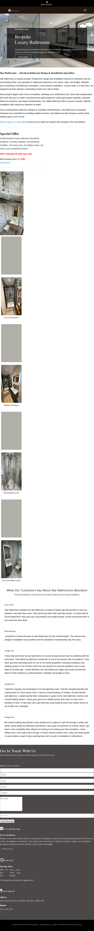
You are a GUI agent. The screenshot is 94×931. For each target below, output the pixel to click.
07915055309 (47, 5)
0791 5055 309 (6, 909)
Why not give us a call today (13, 122)
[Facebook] (47, 2)
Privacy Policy (45, 924)
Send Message (7, 821)
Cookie (54, 924)
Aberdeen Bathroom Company (70, 924)
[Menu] (85, 10)
